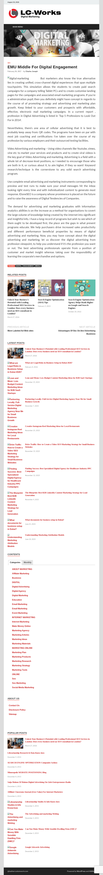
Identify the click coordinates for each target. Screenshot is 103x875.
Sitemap (13, 714)
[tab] (15, 562)
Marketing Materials (21, 644)
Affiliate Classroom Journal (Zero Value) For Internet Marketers (35, 792)
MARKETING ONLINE (22, 648)
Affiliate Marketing (20, 573)
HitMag (92, 871)
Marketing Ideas (19, 639)
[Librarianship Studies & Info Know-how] (15, 802)
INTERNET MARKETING (23, 617)
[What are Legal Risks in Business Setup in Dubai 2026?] (15, 363)
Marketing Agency (20, 630)
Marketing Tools (19, 670)
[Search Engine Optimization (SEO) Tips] (51, 288)
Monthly (27, 562)
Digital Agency (19, 591)
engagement (28, 266)
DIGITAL (16, 582)
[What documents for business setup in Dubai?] (15, 520)
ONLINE (16, 674)
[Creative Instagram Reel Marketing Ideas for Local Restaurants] (15, 427)
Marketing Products (21, 657)
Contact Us (14, 705)
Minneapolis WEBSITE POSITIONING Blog (27, 772)
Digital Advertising (21, 587)
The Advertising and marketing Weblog (42, 814)
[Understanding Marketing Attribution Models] (15, 535)
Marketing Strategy (21, 665)
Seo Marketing (19, 683)
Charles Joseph (32, 71)
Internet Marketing (20, 622)
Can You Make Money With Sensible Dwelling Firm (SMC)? (51, 829)
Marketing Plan (19, 652)
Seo (9, 63)
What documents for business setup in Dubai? (44, 520)
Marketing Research (21, 661)
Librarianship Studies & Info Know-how (42, 802)
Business (16, 578)
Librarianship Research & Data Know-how (26, 753)
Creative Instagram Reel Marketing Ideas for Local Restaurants (52, 426)
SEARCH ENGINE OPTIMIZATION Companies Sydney (32, 763)
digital (19, 266)
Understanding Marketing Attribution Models (44, 535)
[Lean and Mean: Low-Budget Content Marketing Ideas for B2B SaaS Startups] (15, 378)
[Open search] (93, 27)
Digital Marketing (20, 595)
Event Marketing (20, 613)
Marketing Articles (20, 635)
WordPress (81, 871)
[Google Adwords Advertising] (15, 847)
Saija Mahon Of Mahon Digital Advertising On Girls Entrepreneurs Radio (39, 782)
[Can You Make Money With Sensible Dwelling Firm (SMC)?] (15, 829)
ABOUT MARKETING (22, 569)
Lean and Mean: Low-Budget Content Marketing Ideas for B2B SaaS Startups (58, 378)
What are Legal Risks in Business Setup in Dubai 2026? (48, 363)
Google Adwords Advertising (37, 847)
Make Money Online (21, 626)
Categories (15, 562)
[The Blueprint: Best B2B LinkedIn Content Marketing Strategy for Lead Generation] (15, 493)
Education (17, 600)
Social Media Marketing (23, 687)
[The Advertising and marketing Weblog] (15, 814)
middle (38, 266)
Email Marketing (19, 604)
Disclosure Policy (17, 710)
